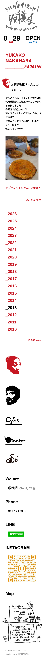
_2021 (11, 249)
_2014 (11, 300)
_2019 (11, 264)
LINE (10, 524)
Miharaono (22, 653)
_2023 (11, 235)
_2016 (11, 286)
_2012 (11, 314)
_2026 (11, 213)
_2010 (11, 329)
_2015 (11, 293)
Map (10, 593)
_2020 (11, 257)
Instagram (18, 548)
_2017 (11, 278)
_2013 (11, 307)
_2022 (11, 242)
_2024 (11, 228)
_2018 (11, 271)
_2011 (11, 322)
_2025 (11, 221)
